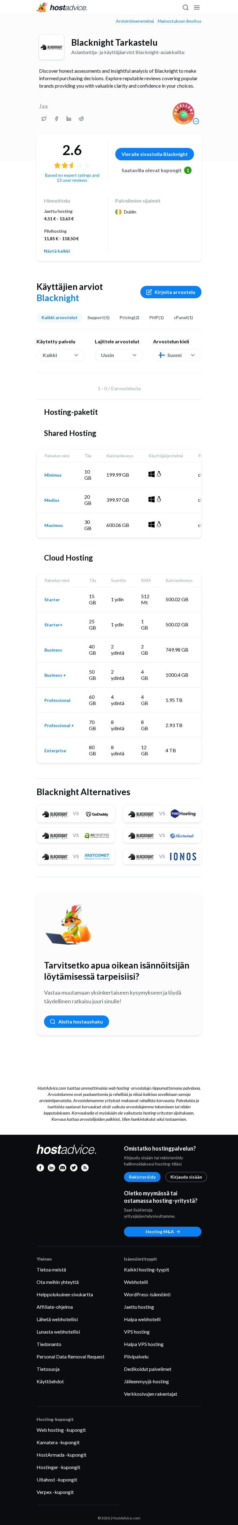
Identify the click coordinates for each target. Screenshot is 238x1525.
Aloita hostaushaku (80, 1021)
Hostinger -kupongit (58, 1467)
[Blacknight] (51, 47)
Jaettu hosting (139, 1307)
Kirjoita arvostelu (175, 292)
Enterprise (55, 750)
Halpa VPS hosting (144, 1344)
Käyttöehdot (50, 1381)
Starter (52, 599)
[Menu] (196, 7)
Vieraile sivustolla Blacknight (154, 154)
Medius (52, 500)
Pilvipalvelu (136, 1356)
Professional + (59, 725)
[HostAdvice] (62, 7)
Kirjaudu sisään (186, 1176)
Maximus (53, 525)
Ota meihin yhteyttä (58, 1282)
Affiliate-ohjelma (55, 1307)
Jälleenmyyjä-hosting (146, 1381)
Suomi (174, 355)
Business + (55, 675)
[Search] (185, 7)
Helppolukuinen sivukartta (65, 1294)
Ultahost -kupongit (57, 1479)
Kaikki (50, 355)
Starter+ (53, 624)
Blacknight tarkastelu (114, 42)
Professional (57, 700)
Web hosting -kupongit (61, 1430)
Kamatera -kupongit (58, 1442)
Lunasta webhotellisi (58, 1332)
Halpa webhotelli (142, 1319)
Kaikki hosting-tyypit (146, 1269)
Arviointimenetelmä (135, 21)
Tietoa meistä (51, 1269)
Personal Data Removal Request (70, 1356)
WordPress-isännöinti (147, 1294)
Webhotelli (136, 1282)
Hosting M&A (160, 1231)
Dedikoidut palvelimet (147, 1369)
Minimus (53, 475)
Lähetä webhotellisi (57, 1319)
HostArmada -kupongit (61, 1455)
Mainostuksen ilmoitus (179, 21)
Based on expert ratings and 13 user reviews (72, 177)
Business (53, 650)
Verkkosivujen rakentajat (150, 1394)
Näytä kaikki (57, 251)
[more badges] (196, 121)
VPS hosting (137, 1332)
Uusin (107, 355)
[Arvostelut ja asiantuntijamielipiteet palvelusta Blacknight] (44, 119)
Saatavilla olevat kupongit (155, 170)
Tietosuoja (48, 1369)
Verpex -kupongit (55, 1492)
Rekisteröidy (142, 1176)
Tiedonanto (49, 1344)
